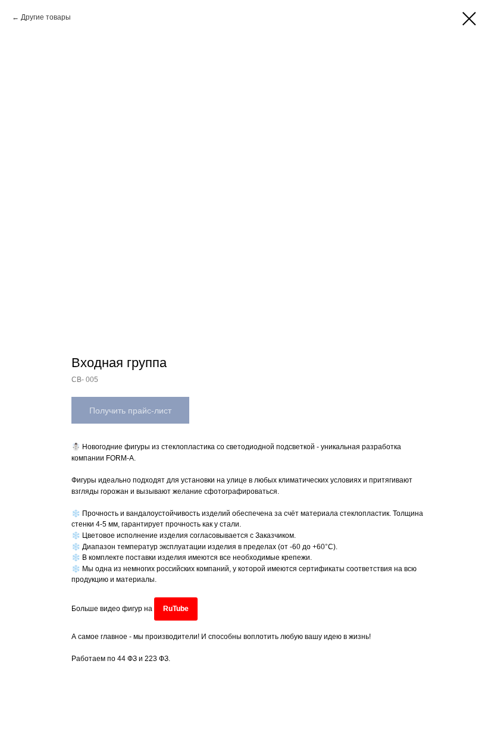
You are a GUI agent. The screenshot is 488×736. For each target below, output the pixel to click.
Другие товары (46, 17)
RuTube (176, 609)
